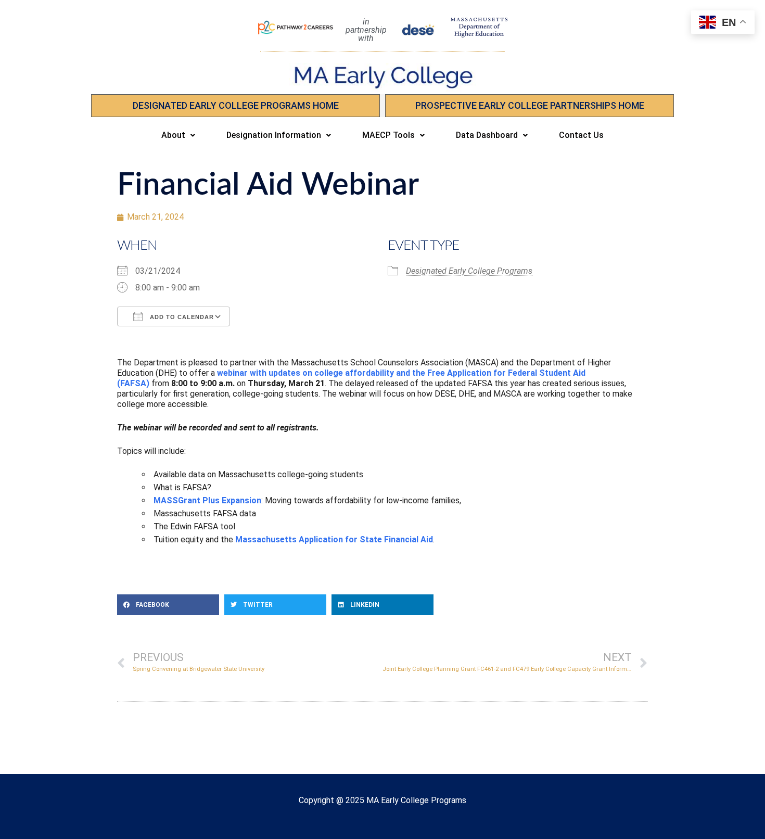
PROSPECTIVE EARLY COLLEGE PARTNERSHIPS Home (529, 105)
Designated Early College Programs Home (236, 105)
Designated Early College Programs (469, 271)
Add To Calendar (181, 317)
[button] (178, 135)
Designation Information (273, 135)
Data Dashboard (487, 135)
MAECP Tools (388, 135)
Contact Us (581, 135)
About (173, 135)
